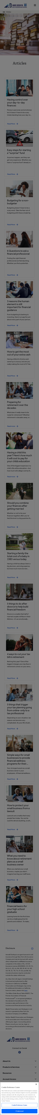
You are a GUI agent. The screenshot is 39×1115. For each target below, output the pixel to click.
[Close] (36, 1084)
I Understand (19, 1111)
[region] (19, 1098)
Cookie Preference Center (19, 1105)
